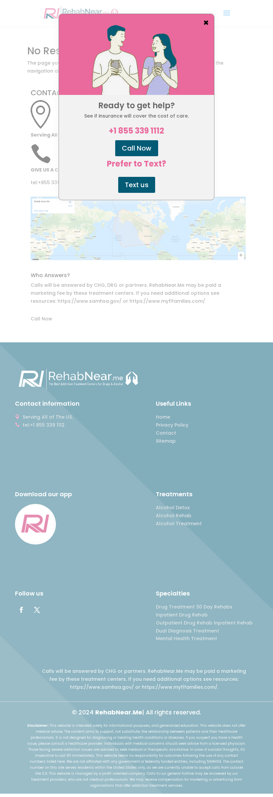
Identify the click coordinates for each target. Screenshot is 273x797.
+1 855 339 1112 (136, 131)
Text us (136, 185)
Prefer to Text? (136, 164)
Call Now (136, 148)
